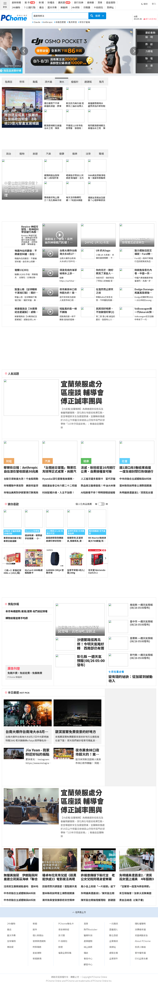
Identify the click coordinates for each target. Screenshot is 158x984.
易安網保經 (63, 929)
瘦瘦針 (75, 82)
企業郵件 (113, 958)
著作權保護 (140, 952)
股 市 (27, 2)
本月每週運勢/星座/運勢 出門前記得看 (27, 611)
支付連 (61, 935)
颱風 (35, 82)
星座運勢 (110, 2)
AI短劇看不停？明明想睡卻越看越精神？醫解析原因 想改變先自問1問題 (98, 492)
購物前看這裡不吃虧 (17, 618)
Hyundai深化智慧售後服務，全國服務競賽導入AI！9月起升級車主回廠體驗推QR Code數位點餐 (59, 478)
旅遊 (35, 153)
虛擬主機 (113, 952)
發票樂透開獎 (39, 941)
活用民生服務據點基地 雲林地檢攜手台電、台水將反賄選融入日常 (21, 886)
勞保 (21, 82)
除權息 (51, 2)
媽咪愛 (10, 946)
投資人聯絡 (140, 946)
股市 (35, 929)
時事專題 (37, 946)
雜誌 (86, 952)
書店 (41, 7)
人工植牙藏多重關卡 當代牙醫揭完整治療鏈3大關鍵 (98, 478)
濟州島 (48, 82)
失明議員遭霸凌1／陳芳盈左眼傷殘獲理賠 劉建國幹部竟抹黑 (98, 893)
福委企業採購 (64, 952)
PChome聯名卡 (66, 923)
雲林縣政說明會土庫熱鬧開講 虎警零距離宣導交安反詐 (136, 485)
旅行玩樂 (78, 2)
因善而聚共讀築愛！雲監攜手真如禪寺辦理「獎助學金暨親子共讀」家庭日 (59, 886)
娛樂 (74, 153)
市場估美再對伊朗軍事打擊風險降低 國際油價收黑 (21, 492)
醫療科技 (88, 935)
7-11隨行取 (29, 7)
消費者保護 (140, 929)
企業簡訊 (113, 941)
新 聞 (41, 2)
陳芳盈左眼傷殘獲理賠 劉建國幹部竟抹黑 (98, 900)
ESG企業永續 (141, 958)
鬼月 (101, 82)
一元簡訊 (113, 923)
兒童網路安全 (141, 935)
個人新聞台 (38, 935)
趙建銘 (88, 82)
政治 (8, 153)
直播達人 (113, 929)
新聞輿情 (37, 958)
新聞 (35, 923)
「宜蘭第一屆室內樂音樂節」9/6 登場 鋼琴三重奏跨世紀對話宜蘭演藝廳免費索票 (136, 886)
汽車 (48, 153)
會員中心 (88, 958)
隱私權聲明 (140, 923)
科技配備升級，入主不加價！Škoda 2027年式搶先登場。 (58, 492)
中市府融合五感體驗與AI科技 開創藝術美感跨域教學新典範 (136, 478)
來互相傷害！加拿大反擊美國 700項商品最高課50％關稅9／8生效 (136, 893)
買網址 (110, 7)
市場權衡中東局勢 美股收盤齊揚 (21, 485)
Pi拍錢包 (98, 7)
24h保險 (75, 7)
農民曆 (61, 2)
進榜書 (90, 2)
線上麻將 (88, 946)
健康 (61, 153)
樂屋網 (63, 7)
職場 (101, 153)
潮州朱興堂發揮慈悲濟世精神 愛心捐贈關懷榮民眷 (58, 900)
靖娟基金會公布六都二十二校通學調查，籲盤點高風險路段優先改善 (59, 485)
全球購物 (11, 941)
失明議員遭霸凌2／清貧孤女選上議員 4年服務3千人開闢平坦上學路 (136, 492)
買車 (100, 2)
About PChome (143, 941)
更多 (5, 6)
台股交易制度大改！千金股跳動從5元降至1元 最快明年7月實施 (21, 478)
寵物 (21, 153)
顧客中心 (88, 964)
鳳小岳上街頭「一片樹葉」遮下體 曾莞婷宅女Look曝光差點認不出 (98, 886)
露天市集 (52, 7)
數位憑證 (113, 935)
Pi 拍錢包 (62, 941)
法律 (88, 153)
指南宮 (8, 82)
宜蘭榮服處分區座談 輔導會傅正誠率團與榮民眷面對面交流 (82, 392)
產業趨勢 (88, 941)
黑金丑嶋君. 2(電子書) (131, 900)
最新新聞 (16, 2)
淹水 (61, 82)
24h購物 (16, 7)
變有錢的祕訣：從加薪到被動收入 (130, 678)
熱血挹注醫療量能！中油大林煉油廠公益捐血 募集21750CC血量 (98, 485)
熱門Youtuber (90, 929)
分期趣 (86, 7)
